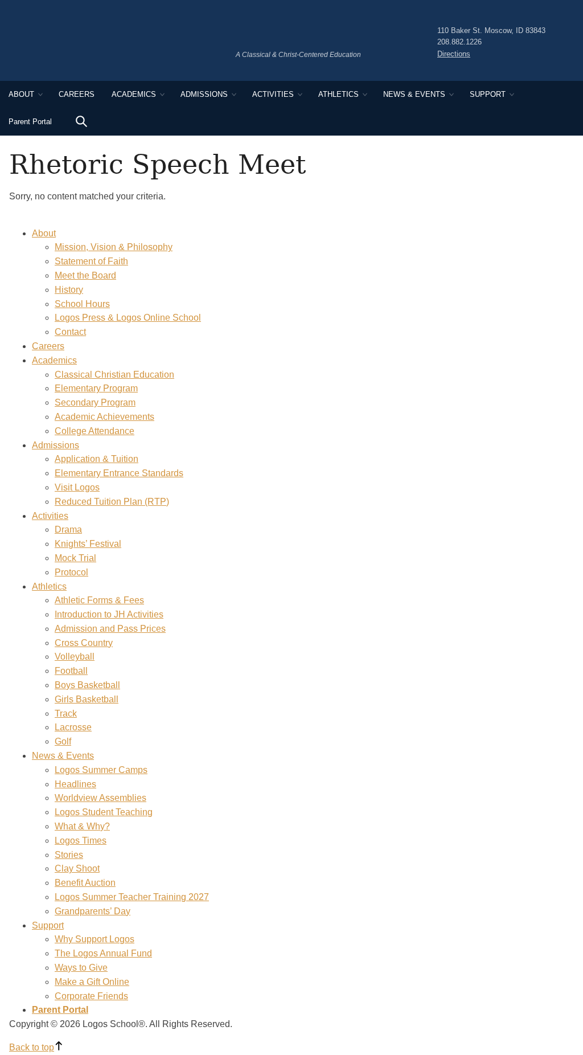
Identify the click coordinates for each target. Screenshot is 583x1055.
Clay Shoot (77, 868)
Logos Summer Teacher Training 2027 (132, 897)
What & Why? (82, 826)
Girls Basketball (86, 699)
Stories (69, 855)
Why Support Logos (94, 939)
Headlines (75, 784)
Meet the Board (85, 275)
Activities (273, 94)
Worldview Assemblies (100, 798)
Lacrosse (73, 727)
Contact (70, 332)
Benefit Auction (85, 883)
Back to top (31, 1047)
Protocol (71, 572)
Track (66, 713)
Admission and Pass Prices (110, 628)
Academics (134, 94)
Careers (77, 94)
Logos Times (80, 840)
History (69, 290)
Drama (68, 529)
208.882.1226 (459, 42)
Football (71, 671)
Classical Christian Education (114, 374)
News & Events (414, 94)
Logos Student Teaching (104, 812)
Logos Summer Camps (101, 770)
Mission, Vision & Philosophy (114, 247)
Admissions (204, 94)
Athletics (338, 94)
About (21, 94)
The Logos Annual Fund (103, 953)
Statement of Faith (91, 261)
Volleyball (75, 656)
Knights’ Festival (88, 544)
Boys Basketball (87, 685)
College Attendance (94, 431)
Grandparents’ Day (92, 911)
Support (488, 94)
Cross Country (84, 643)
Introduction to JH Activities (109, 614)
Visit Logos (77, 487)
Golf (63, 741)
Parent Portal (30, 121)
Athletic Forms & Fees (99, 600)
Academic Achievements (104, 417)
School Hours (82, 304)
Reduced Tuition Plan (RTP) (112, 501)
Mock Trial (75, 558)
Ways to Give (81, 967)
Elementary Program (96, 388)
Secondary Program (95, 402)
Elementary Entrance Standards (119, 473)
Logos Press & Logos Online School (128, 317)
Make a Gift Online (92, 982)
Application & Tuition (96, 459)
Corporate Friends (91, 996)
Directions (453, 54)
